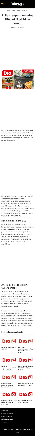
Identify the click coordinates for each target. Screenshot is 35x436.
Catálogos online (15, 10)
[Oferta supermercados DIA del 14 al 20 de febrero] (26, 360)
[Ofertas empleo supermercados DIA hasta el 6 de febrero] (9, 377)
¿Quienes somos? (6, 416)
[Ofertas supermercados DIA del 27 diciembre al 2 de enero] (9, 394)
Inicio (8, 10)
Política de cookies (7, 413)
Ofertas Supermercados (17, 27)
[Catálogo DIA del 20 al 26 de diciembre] (26, 394)
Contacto (4, 422)
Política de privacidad (7, 419)
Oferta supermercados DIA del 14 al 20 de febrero (25, 368)
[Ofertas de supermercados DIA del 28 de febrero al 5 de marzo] (26, 341)
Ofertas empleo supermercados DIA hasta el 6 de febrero (7, 385)
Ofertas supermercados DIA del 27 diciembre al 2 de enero (9, 402)
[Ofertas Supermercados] (17, 4)
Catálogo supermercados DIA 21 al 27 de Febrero (8, 368)
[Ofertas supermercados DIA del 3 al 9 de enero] (26, 377)
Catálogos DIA (25, 10)
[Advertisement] (17, 49)
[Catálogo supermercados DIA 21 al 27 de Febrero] (9, 360)
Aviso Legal (4, 410)
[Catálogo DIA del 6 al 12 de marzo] (9, 341)
